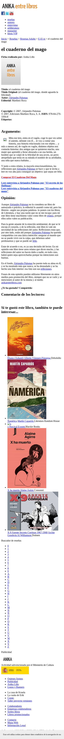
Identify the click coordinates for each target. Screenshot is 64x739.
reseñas (11, 19)
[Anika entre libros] (17, 662)
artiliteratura (13, 28)
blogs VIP (12, 33)
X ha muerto (13, 490)
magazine (12, 30)
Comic (10, 698)
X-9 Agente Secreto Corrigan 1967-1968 (27, 532)
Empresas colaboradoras (19, 709)
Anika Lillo (13, 684)
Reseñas (13, 39)
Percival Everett (17, 426)
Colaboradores (14, 706)
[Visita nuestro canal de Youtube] (11, 14)
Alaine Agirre (27, 490)
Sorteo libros (13, 711)
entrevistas (12, 25)
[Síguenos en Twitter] (7, 14)
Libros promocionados (18, 714)
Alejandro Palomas (18, 97)
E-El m (41, 39)
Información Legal (16, 725)
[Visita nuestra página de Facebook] (3, 14)
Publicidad (12, 681)
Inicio (4, 39)
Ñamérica (12, 421)
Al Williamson (24, 535)
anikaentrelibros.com (11, 282)
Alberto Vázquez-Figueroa (37, 358)
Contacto (11, 719)
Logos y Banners (15, 687)
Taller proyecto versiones (19, 700)
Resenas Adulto (28, 39)
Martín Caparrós (26, 421)
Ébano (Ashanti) (15, 358)
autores (10, 22)
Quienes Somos (15, 678)
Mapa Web (12, 722)
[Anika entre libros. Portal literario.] (21, 10)
